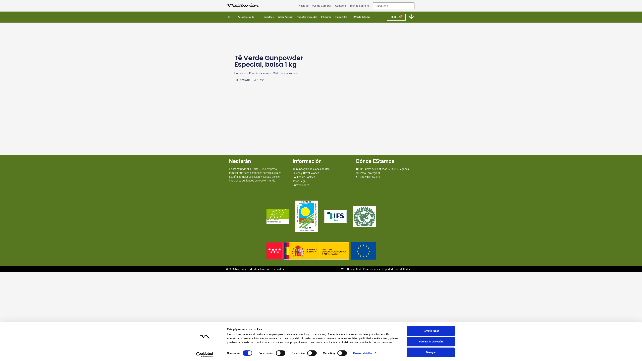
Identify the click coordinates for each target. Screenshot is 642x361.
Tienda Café (268, 17)
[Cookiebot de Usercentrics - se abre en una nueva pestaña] (205, 354)
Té (229, 17)
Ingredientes (341, 17)
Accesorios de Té (246, 17)
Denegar (431, 352)
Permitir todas (431, 330)
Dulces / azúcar (285, 17)
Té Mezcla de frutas (360, 17)
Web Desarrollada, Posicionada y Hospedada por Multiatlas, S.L (378, 269)
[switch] (280, 353)
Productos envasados (307, 17)
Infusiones (326, 17)
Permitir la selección (431, 341)
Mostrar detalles (362, 353)
